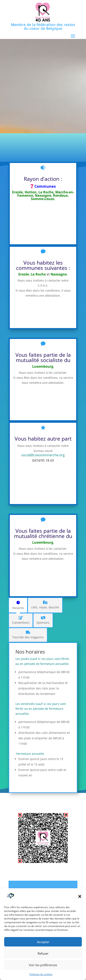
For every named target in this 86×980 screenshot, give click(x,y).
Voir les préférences (43, 965)
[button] (80, 896)
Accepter (43, 942)
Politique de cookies (40, 974)
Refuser (43, 953)
